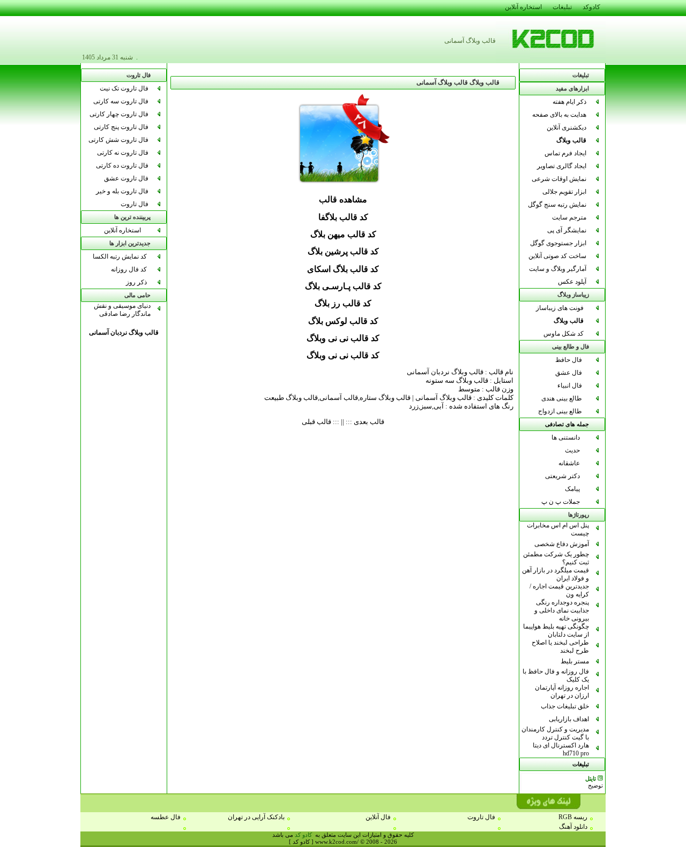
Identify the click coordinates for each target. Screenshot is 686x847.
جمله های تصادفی (567, 424)
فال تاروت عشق (126, 178)
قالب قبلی (316, 422)
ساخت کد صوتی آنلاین (557, 256)
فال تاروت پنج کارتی (121, 127)
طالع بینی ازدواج (560, 411)
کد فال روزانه (129, 269)
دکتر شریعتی (562, 476)
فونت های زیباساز (560, 308)
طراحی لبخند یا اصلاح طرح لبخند (560, 646)
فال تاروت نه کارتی (122, 152)
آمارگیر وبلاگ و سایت (557, 269)
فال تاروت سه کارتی (120, 101)
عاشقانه (569, 463)
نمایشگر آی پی (566, 230)
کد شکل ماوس (563, 333)
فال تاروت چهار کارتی (119, 114)
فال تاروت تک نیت (124, 88)
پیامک (572, 489)
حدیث (572, 450)
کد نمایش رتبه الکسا (120, 256)
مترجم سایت (569, 217)
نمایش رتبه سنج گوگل (557, 204)
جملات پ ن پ (560, 501)
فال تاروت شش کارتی (118, 139)
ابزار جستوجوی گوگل (558, 243)
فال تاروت (134, 204)
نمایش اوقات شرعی (559, 179)
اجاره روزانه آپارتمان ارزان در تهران (562, 691)
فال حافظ (568, 360)
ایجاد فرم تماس (565, 153)
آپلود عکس (572, 281)
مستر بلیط (575, 661)
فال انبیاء (569, 385)
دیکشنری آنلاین (566, 127)
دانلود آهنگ (573, 826)
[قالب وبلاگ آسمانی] (343, 185)
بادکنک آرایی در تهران (256, 817)
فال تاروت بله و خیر (122, 191)
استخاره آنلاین (122, 230)
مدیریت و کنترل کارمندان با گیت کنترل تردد (555, 733)
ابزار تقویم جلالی (564, 191)
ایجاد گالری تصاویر (561, 166)
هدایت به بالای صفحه (559, 114)
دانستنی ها (565, 437)
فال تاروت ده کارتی (122, 165)
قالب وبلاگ (571, 140)
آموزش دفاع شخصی (561, 544)
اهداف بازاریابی (569, 719)
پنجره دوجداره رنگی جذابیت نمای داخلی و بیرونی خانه (561, 610)
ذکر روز (136, 282)
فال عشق (568, 372)
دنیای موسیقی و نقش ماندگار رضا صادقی (122, 309)
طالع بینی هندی (561, 398)
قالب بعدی (369, 422)
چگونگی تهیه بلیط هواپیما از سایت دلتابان (556, 630)
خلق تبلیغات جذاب (565, 706)
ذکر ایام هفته (569, 101)
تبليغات (580, 764)
